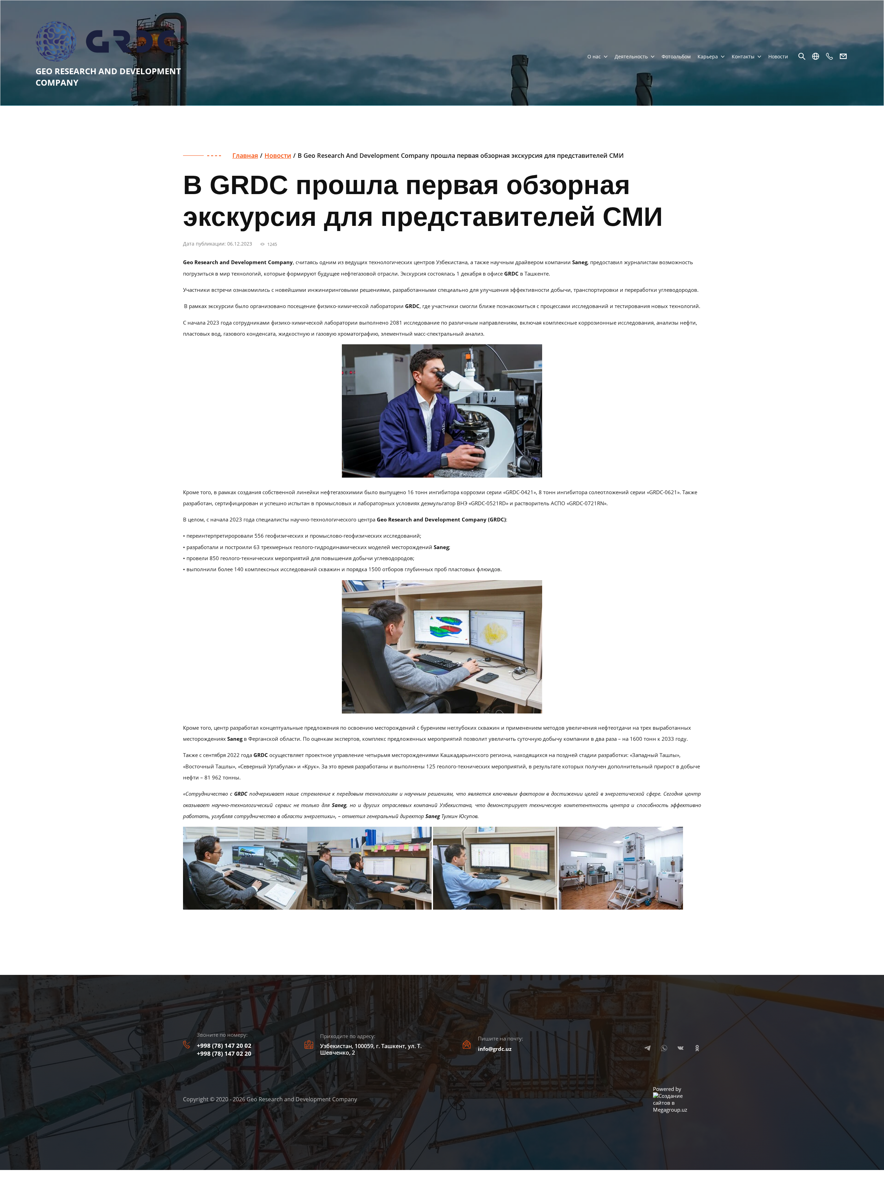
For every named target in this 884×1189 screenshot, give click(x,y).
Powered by (667, 1088)
